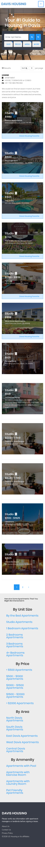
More (36, 44)
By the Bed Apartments (22, 616)
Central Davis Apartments (15, 750)
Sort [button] (24, 68)
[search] (32, 37)
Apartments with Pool (21, 766)
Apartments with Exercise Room (18, 773)
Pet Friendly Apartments (14, 791)
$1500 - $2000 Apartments (15, 695)
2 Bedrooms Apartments (14, 636)
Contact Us (6, 830)
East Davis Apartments (22, 736)
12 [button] (31, 68)
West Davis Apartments (22, 742)
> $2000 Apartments (20, 703)
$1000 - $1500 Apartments (15, 686)
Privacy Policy (7, 833)
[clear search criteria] (38, 37)
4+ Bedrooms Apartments (15, 654)
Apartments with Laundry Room (18, 782)
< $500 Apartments (19, 670)
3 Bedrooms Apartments (14, 645)
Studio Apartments (19, 622)
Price (18, 44)
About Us (5, 826)
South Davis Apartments (14, 728)
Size (8, 44)
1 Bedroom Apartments (22, 628)
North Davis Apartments (14, 719)
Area (27, 44)
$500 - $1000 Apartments (14, 677)
